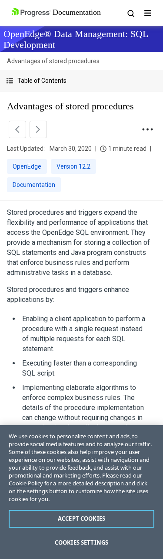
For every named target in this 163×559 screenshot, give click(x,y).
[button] (81, 81)
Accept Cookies (81, 518)
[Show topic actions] (147, 129)
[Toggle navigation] (147, 13)
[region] (81, 492)
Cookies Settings (81, 542)
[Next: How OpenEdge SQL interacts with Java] (38, 129)
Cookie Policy (26, 483)
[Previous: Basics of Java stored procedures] (17, 129)
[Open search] (130, 13)
